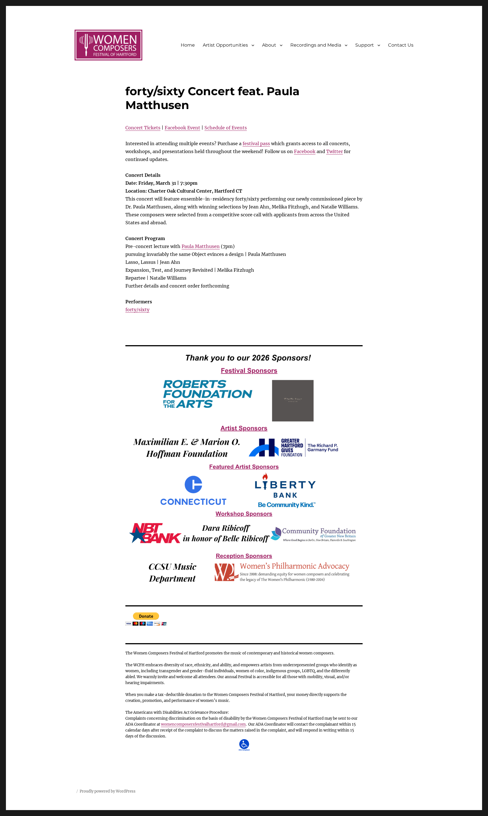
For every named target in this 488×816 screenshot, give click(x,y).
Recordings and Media (315, 45)
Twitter (334, 151)
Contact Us (400, 45)
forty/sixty (137, 309)
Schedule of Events (225, 127)
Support (364, 45)
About (269, 45)
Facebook (304, 151)
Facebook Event (182, 127)
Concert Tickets (142, 127)
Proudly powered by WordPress (108, 791)
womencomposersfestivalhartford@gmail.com (203, 724)
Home (188, 45)
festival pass (256, 143)
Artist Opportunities (225, 45)
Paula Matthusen (201, 246)
